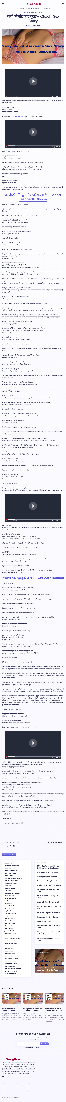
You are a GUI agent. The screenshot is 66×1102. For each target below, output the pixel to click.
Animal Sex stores (10, 863)
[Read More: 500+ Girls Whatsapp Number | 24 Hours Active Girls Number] (49, 961)
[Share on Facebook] (10, 846)
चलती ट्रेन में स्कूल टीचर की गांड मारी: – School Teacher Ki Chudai (33, 197)
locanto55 (40, 968)
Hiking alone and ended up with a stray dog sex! (48, 933)
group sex (7, 916)
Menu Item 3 (5, 1089)
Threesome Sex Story (11, 971)
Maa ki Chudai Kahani (11, 943)
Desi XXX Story (9, 903)
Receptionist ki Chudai (11, 958)
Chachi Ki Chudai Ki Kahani (26, 8)
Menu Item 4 (5, 1092)
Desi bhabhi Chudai (10, 898)
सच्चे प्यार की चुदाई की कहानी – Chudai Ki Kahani (33, 578)
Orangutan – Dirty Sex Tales (47, 872)
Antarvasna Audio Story (12, 865)
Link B (17, 1086)
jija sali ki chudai (9, 931)
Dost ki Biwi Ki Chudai (11, 906)
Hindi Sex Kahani (9, 926)
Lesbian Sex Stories (10, 941)
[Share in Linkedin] (13, 846)
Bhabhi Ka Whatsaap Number (13, 878)
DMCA (28, 1092)
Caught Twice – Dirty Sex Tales (48, 902)
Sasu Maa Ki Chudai (10, 961)
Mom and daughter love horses (48, 913)
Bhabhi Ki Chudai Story (11, 880)
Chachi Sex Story (19, 116)
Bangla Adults (9, 875)
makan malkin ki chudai (11, 946)
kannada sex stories (10, 936)
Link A (17, 1083)
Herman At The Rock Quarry (47, 917)
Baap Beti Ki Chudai (10, 873)
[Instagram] (9, 1076)
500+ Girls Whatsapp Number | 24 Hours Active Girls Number (48, 867)
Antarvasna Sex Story (11, 868)
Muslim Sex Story (10, 953)
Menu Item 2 (5, 1086)
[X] (6, 1076)
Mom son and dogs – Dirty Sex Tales (48, 927)
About (28, 1083)
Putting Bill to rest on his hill (47, 877)
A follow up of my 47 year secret (49, 885)
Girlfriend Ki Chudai (10, 913)
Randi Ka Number (10, 956)
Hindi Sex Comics (10, 923)
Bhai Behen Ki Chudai (11, 883)
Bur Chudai (8, 885)
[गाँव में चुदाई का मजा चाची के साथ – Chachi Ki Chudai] (33, 998)
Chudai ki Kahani (9, 895)
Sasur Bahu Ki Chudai (11, 963)
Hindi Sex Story (9, 928)
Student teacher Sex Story (13, 968)
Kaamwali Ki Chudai (10, 933)
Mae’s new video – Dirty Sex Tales (47, 897)
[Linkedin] (12, 1076)
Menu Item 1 (5, 1083)
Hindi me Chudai (9, 921)
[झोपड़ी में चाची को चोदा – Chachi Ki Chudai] (11, 998)
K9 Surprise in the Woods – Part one (49, 907)
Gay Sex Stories (9, 911)
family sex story (9, 908)
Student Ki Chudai (10, 966)
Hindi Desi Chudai (10, 918)
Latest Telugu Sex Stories (12, 938)
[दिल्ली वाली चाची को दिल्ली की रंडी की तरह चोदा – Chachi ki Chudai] (54, 998)
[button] (3, 4)
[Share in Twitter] (7, 846)
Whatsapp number (10, 973)
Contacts (29, 1086)
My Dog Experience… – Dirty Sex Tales (49, 939)
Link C (17, 1089)
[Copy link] (17, 846)
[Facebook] (3, 1076)
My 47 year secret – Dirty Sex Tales (48, 890)
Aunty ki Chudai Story (11, 870)
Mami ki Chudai (9, 948)
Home (17, 8)
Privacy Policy (30, 1089)
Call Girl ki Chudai (10, 888)
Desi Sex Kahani (9, 901)
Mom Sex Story (9, 951)
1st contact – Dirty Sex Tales (47, 881)
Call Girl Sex (8, 890)
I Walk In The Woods (44, 921)
